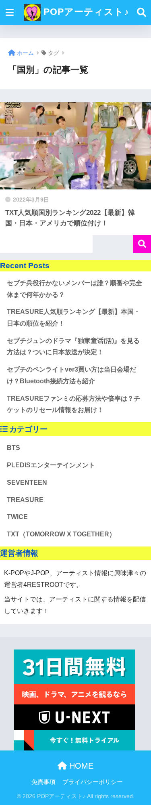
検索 (142, 244)
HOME (80, 765)
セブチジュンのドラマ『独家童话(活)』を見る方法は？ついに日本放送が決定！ (73, 346)
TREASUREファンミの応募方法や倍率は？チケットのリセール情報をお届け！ (73, 404)
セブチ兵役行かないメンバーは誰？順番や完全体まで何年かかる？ (74, 289)
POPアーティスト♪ (85, 12)
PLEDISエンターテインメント (51, 465)
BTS (13, 447)
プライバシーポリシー (92, 782)
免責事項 (43, 782)
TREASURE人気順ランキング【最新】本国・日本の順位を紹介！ (73, 317)
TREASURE (25, 499)
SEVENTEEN (27, 482)
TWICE (17, 516)
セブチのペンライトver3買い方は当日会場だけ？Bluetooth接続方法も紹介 (71, 375)
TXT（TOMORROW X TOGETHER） (61, 534)
